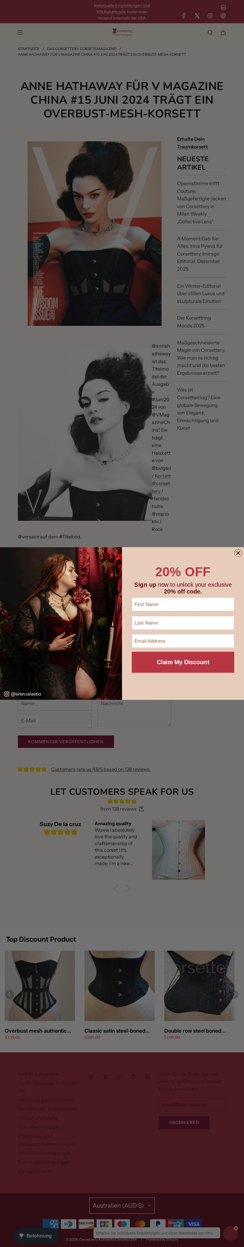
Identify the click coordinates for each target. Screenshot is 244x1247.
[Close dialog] (238, 553)
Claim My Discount (183, 662)
